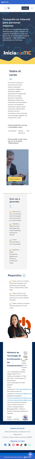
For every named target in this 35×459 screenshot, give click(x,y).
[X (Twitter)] (9, 445)
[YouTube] (17, 445)
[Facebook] (5, 445)
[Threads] (25, 445)
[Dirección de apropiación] (11, 8)
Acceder (25, 8)
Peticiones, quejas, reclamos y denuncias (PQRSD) (17, 437)
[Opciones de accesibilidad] (30, 454)
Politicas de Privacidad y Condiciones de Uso (17, 431)
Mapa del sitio (17, 434)
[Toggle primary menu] (32, 8)
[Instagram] (13, 445)
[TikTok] (21, 445)
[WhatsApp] (29, 445)
